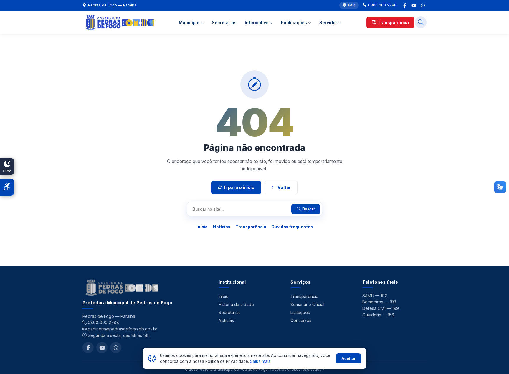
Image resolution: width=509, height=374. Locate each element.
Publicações (294, 22)
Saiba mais (260, 361)
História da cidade (236, 304)
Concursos (300, 320)
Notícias (221, 227)
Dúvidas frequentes (292, 227)
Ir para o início (239, 187)
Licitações (300, 312)
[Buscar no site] (421, 22)
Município (190, 22)
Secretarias (224, 22)
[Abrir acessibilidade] (7, 187)
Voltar (284, 187)
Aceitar (348, 358)
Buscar (308, 209)
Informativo (257, 22)
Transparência (393, 22)
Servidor (328, 22)
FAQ (352, 5)
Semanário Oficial (307, 304)
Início (202, 227)
